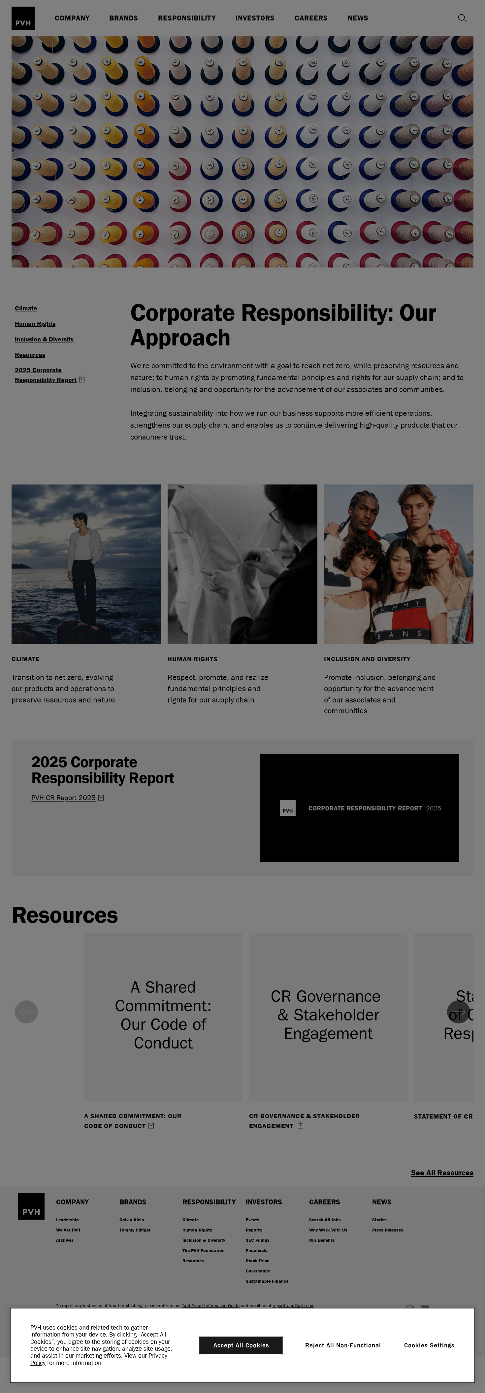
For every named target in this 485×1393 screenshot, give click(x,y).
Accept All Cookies (241, 1345)
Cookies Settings (429, 1345)
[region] (242, 1345)
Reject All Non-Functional (343, 1345)
